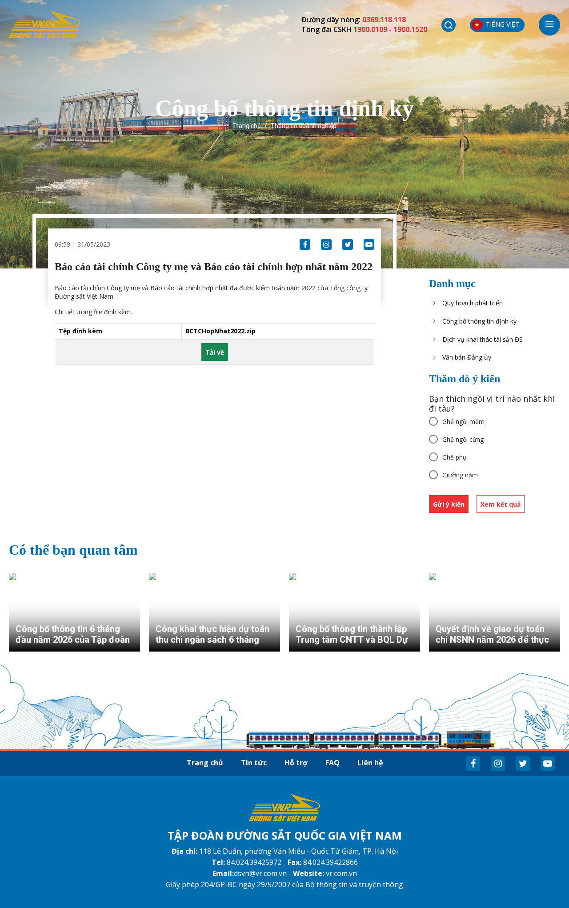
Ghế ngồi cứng (463, 439)
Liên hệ (370, 763)
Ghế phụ (454, 457)
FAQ (332, 763)
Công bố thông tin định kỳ (479, 321)
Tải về (214, 352)
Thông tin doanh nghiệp (304, 125)
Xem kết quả (501, 504)
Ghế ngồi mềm (463, 421)
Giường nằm (460, 475)
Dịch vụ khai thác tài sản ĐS (482, 339)
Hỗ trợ (296, 763)
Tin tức (254, 763)
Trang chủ (247, 125)
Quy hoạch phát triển (472, 303)
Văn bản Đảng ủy (466, 357)
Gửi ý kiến (449, 504)
